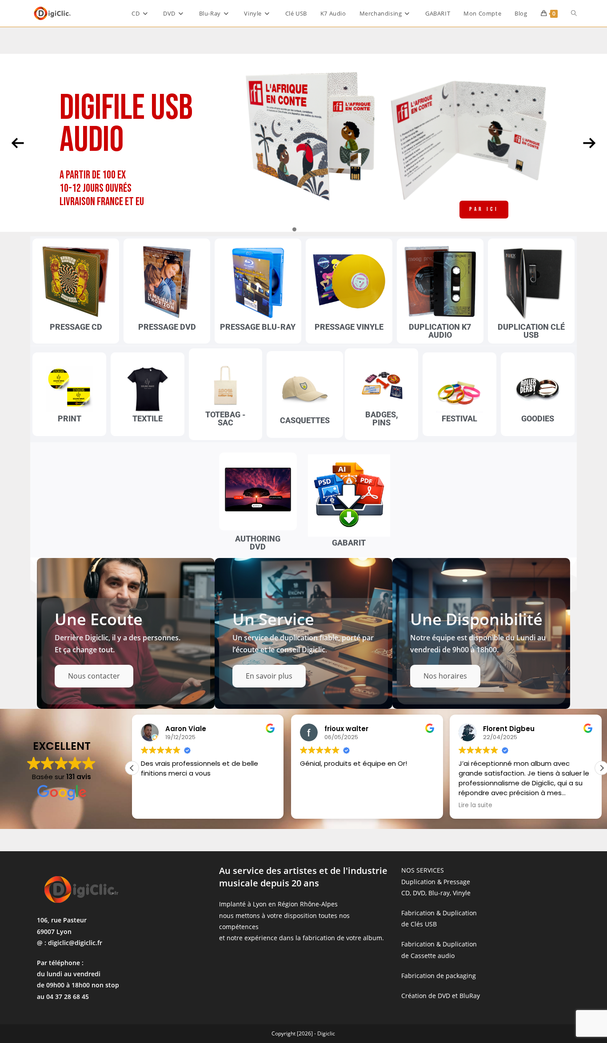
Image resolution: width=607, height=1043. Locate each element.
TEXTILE (147, 418)
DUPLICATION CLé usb (531, 331)
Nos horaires (445, 676)
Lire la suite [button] (317, 805)
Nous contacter (94, 676)
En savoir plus (269, 676)
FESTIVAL (459, 418)
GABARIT (349, 542)
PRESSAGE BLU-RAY (258, 326)
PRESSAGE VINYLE (349, 326)
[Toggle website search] (573, 13)
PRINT (69, 418)
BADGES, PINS (381, 418)
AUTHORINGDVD (257, 542)
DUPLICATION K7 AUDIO (440, 331)
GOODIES (537, 418)
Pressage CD (76, 326)
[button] (132, 768)
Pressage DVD (167, 326)
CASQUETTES (305, 420)
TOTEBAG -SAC (225, 418)
